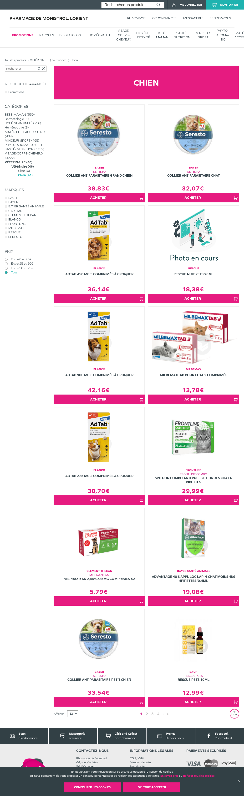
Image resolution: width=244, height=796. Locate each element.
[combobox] (127, 4)
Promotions (22, 35)
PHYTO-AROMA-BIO (222, 35)
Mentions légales (140, 762)
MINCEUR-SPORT (203, 35)
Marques (46, 35)
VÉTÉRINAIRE (39, 60)
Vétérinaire (59, 60)
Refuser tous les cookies (198, 775)
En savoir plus (169, 775)
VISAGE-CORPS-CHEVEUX (123, 35)
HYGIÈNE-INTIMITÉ (143, 35)
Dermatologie (71, 35)
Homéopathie (100, 35)
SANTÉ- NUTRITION (182, 35)
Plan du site (137, 766)
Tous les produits (15, 60)
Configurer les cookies (92, 787)
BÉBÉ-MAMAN (162, 35)
